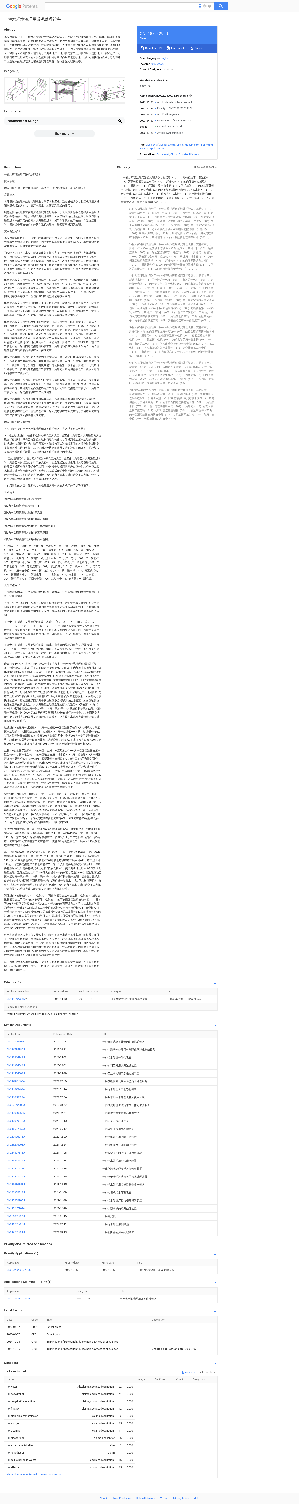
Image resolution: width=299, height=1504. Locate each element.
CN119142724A (16, 998)
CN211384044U (16, 1065)
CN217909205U (16, 1200)
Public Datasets (145, 1498)
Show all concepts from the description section (34, 1474)
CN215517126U (16, 1160)
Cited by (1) (152, 144)
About (103, 1498)
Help (197, 1498)
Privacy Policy (181, 1498)
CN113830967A (16, 1112)
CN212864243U (16, 1057)
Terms (163, 1498)
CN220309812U (16, 1192)
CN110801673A (16, 1168)
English (165, 58)
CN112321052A (16, 1081)
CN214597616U (16, 1152)
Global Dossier (179, 154)
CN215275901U (16, 1144)
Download (190, 1372)
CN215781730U (16, 1224)
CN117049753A (16, 1089)
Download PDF (154, 48)
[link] (12, 1386)
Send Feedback (121, 1498)
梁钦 (153, 63)
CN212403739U (16, 1176)
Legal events (167, 144)
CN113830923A (16, 1097)
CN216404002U (16, 1073)
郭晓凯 (161, 63)
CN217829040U (16, 1120)
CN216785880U (16, 1049)
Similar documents (188, 144)
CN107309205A (16, 1041)
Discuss (194, 154)
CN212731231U (16, 1232)
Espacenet (163, 154)
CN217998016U (16, 1136)
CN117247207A (16, 1208)
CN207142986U (16, 1105)
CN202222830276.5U (19, 1269)
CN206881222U (16, 1216)
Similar (198, 48)
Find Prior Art (178, 48)
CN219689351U (16, 1184)
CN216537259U (16, 1128)
